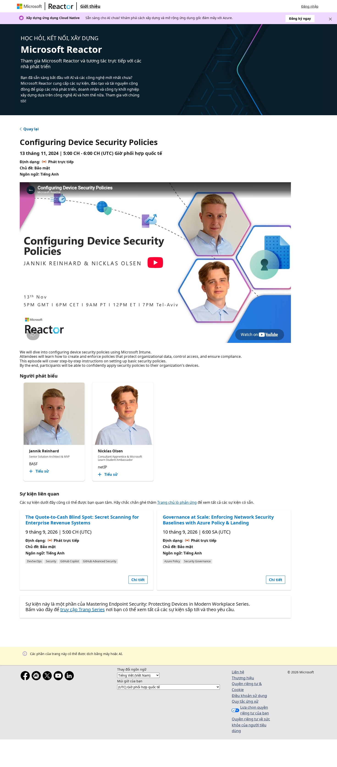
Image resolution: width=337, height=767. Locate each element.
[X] (48, 676)
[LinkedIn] (70, 676)
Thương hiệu (243, 677)
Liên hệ (238, 672)
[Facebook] (26, 676)
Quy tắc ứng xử (245, 701)
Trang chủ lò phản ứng (177, 502)
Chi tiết (138, 579)
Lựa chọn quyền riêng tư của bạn (254, 710)
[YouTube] (59, 676)
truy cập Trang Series (82, 609)
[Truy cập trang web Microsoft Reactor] (61, 6)
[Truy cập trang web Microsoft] (30, 6)
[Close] (330, 19)
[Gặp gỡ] (37, 676)
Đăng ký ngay (300, 18)
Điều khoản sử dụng (249, 695)
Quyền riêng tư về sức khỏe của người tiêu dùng (251, 725)
